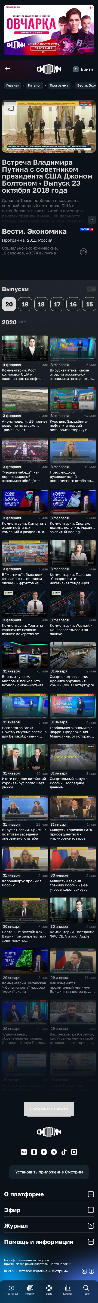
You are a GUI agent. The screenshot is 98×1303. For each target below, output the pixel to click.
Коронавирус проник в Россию (21, 883)
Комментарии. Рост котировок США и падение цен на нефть (21, 374)
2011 (31, 240)
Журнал (16, 1225)
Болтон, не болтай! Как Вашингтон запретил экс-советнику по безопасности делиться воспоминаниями (24, 940)
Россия (45, 240)
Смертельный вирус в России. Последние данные (68, 782)
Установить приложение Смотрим (49, 1172)
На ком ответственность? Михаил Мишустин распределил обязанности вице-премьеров (24, 1093)
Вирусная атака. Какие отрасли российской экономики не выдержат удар (71, 376)
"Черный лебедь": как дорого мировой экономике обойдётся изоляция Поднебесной (23, 478)
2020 (23, 322)
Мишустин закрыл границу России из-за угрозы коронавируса (69, 885)
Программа (59, 85)
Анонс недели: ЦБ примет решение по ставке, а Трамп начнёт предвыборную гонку (24, 427)
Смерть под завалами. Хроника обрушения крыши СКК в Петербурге (72, 680)
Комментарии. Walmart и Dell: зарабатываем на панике (71, 629)
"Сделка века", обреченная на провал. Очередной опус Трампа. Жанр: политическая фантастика (23, 1042)
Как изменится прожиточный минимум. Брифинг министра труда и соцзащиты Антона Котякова (71, 991)
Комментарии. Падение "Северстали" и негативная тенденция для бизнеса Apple (70, 580)
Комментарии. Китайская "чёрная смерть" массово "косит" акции (24, 987)
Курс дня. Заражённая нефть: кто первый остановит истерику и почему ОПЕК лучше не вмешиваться (70, 429)
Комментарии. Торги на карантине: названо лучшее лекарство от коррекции (22, 631)
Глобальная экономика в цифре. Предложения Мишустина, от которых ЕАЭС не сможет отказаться (71, 736)
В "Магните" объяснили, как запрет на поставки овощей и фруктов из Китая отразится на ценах (24, 580)
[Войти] (76, 69)
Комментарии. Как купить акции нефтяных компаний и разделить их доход (24, 529)
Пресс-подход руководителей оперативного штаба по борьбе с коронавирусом (71, 478)
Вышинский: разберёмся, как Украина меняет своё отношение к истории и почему (72, 1040)
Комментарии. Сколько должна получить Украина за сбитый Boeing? (72, 527)
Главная (12, 85)
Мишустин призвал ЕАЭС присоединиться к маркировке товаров (71, 834)
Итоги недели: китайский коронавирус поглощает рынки (24, 782)
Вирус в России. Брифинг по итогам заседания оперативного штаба (24, 834)
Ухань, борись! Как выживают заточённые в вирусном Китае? (70, 1089)
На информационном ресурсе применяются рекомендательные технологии (37, 1261)
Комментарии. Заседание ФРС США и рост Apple (72, 934)
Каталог (34, 85)
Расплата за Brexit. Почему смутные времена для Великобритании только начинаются (24, 734)
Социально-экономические (29, 248)
